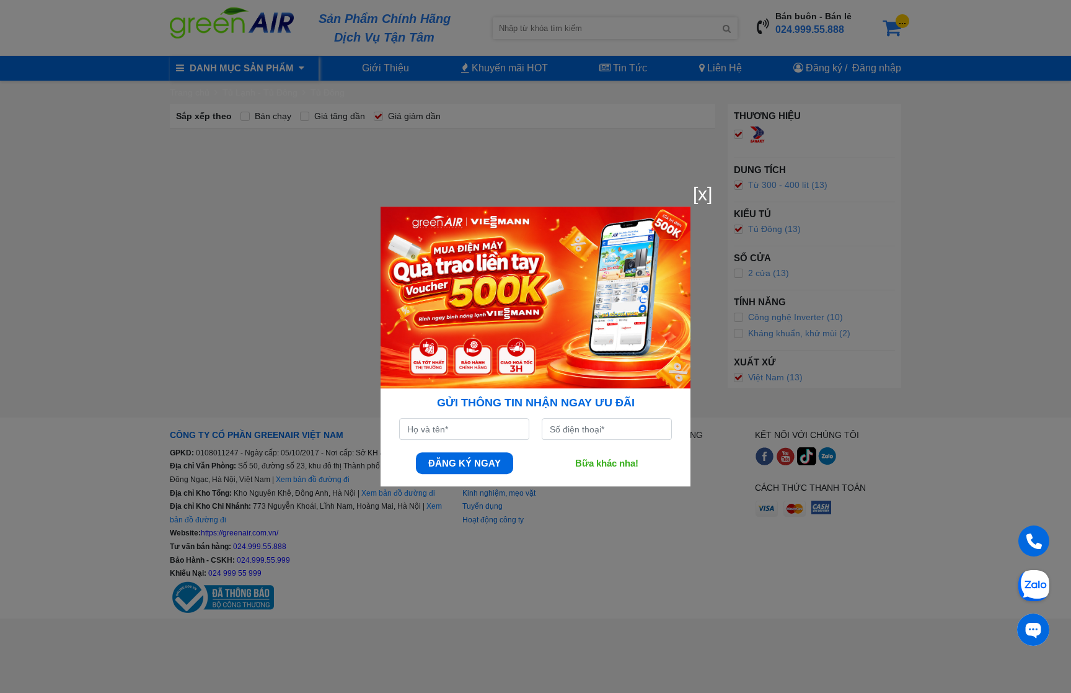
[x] (702, 194)
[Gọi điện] (1033, 541)
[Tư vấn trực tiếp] (1033, 630)
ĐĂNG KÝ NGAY (464, 463)
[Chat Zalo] (1033, 584)
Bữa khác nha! (606, 463)
